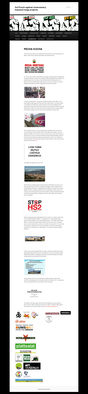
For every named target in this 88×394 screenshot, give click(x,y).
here (36, 140)
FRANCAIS (17, 39)
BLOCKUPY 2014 (50, 39)
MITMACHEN (43, 33)
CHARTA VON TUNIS (34, 33)
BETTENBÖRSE (59, 33)
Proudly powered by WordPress (44, 389)
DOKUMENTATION (32, 39)
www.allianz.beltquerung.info (51, 306)
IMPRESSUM (51, 36)
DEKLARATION (41, 39)
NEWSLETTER (31, 36)
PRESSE (38, 36)
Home (16, 33)
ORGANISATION (68, 33)
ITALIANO (65, 36)
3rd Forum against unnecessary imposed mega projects (30, 8)
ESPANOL (24, 39)
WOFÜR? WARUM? (24, 33)
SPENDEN (24, 36)
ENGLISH (58, 36)
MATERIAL (17, 36)
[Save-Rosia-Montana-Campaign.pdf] (34, 73)
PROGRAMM (51, 33)
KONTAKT (44, 36)
